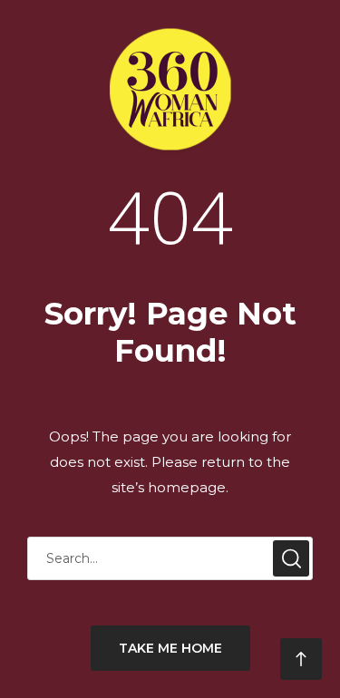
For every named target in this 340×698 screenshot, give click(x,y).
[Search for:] (170, 558)
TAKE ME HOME (170, 648)
